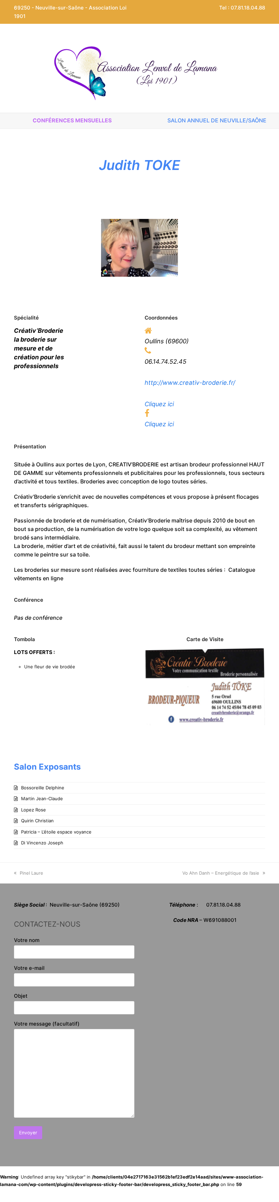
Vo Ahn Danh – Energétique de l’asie (220, 873)
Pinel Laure (31, 873)
